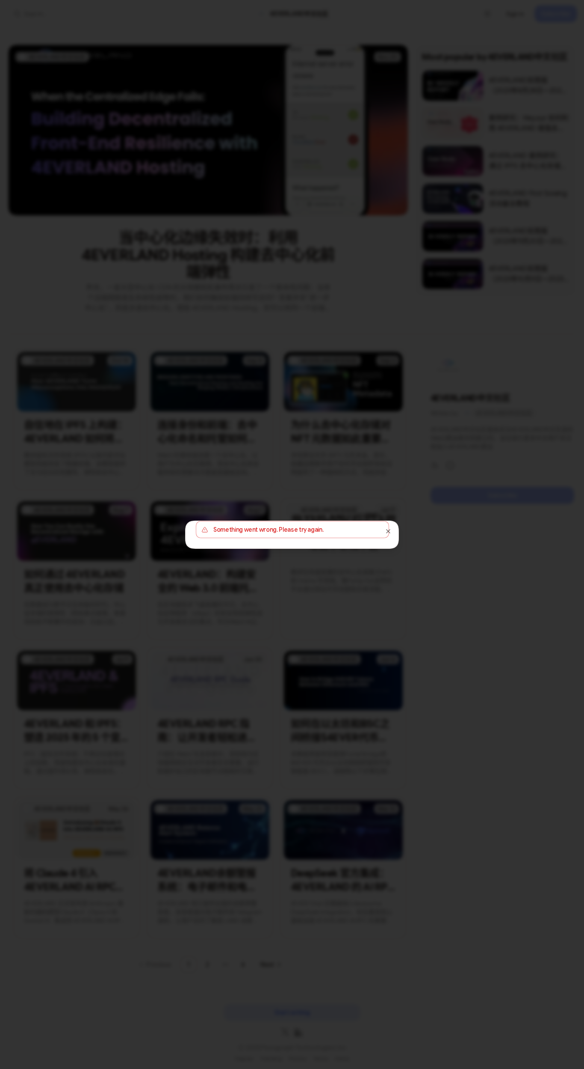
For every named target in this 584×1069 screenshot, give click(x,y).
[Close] (388, 531)
